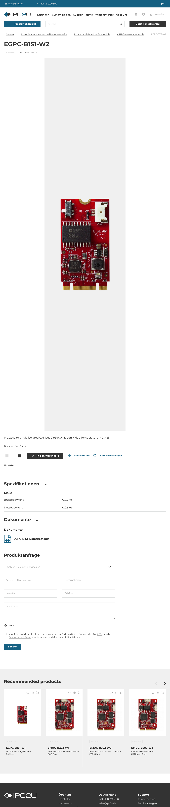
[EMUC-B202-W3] (147, 714)
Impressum (65, 803)
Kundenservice (146, 799)
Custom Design (61, 14)
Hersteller (64, 799)
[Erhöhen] (19, 455)
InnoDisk (9, 52)
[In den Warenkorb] (37, 693)
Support (78, 14)
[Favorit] (27, 693)
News (89, 14)
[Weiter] (165, 683)
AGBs (99, 634)
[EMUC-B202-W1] (64, 714)
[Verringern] (6, 455)
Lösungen (43, 14)
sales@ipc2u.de (107, 803)
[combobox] (59, 567)
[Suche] (121, 24)
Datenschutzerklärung (20, 637)
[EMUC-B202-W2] (105, 714)
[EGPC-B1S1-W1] (22, 714)
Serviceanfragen (147, 803)
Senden (12, 646)
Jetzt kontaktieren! (148, 23)
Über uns (121, 14)
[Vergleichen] (32, 693)
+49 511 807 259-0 (109, 799)
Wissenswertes (104, 14)
